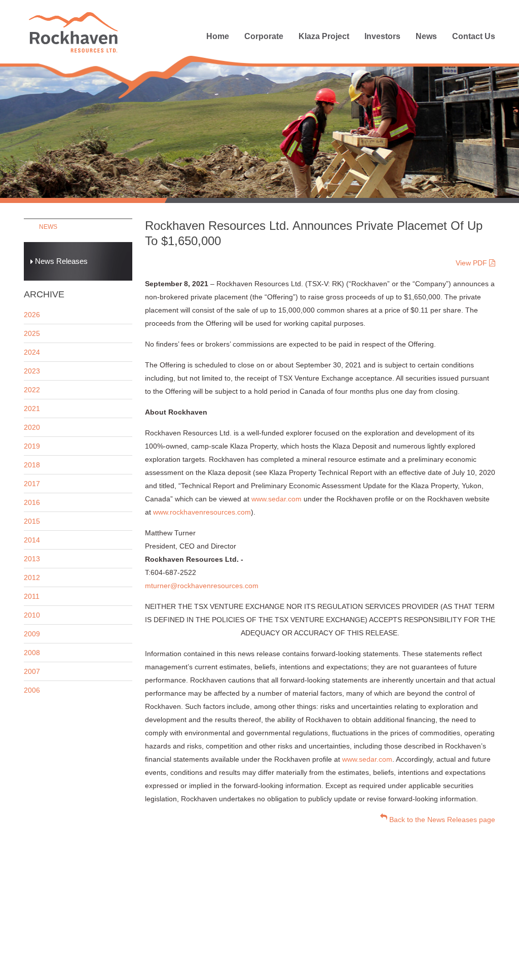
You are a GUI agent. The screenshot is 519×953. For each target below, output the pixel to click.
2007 (32, 671)
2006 (32, 690)
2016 (32, 502)
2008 (32, 653)
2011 (32, 596)
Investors (382, 36)
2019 (32, 446)
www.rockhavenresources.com (202, 512)
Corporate (263, 36)
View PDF (472, 263)
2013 (32, 559)
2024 (32, 352)
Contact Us (473, 36)
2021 (32, 408)
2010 (32, 615)
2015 (32, 521)
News (426, 36)
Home (217, 36)
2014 (32, 540)
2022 (32, 390)
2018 (32, 465)
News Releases (60, 261)
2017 (32, 484)
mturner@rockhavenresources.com (201, 586)
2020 (32, 427)
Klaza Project (324, 36)
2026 (32, 315)
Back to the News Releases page (441, 819)
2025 (32, 333)
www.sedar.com (276, 499)
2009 (32, 634)
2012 (32, 577)
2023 (32, 371)
